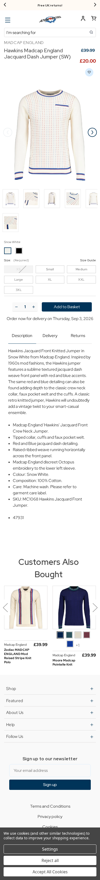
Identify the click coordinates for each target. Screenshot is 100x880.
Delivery (50, 335)
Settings (50, 849)
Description (22, 335)
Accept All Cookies (50, 872)
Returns (78, 335)
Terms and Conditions (50, 806)
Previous (8, 132)
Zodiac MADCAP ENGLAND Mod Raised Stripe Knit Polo (18, 656)
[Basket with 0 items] (94, 19)
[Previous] (4, 5)
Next (92, 132)
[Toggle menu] (7, 20)
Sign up (50, 784)
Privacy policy (50, 816)
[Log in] (83, 19)
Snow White (12, 242)
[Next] (95, 5)
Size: (50, 260)
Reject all (50, 860)
